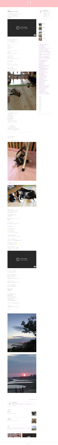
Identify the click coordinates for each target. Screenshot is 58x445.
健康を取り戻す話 (41, 81)
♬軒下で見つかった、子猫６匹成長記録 (44, 56)
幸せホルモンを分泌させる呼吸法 (43, 80)
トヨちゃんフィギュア (42, 93)
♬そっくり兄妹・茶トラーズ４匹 (43, 49)
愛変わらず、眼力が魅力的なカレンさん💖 (12, 420)
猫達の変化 (8, 411)
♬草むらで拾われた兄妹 (42, 45)
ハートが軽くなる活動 (42, 85)
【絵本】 (40, 88)
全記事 (47, 93)
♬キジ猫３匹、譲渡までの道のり (43, 60)
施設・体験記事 (47, 65)
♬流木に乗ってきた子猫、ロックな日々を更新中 (44, 53)
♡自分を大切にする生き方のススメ (43, 68)
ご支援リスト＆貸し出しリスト (43, 76)
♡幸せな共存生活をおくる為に (43, 69)
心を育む (47, 85)
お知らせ (46, 72)
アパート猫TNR (41, 65)
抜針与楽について (41, 84)
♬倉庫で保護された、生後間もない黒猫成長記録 (44, 58)
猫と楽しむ (46, 44)
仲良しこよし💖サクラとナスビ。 (11, 413)
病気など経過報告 (41, 73)
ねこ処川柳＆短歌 (41, 44)
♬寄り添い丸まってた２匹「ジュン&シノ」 (44, 48)
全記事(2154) (8, 394)
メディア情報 (41, 77)
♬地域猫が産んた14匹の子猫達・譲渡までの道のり (44, 55)
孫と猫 (8, 426)
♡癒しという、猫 (41, 72)
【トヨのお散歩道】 (41, 89)
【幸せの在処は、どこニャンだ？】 (43, 92)
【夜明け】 (45, 88)
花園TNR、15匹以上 (41, 64)
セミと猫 (44, 34)
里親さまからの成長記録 (42, 61)
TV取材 (45, 77)
